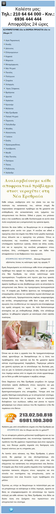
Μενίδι (8, 153)
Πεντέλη (9, 72)
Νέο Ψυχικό (10, 68)
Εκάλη (8, 140)
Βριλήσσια (10, 92)
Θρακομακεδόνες (13, 145)
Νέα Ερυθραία (12, 112)
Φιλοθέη (9, 129)
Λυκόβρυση (10, 148)
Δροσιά (9, 96)
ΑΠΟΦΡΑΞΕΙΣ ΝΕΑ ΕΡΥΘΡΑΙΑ (19, 259)
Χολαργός (10, 84)
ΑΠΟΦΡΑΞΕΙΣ (13, 430)
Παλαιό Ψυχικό (12, 116)
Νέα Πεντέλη (11, 157)
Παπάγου (10, 161)
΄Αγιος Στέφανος (12, 88)
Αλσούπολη (11, 132)
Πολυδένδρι (10, 124)
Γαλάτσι (9, 137)
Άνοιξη (8, 44)
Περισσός (10, 120)
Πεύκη (8, 165)
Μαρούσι (9, 60)
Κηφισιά (9, 56)
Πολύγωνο (10, 76)
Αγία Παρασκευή (13, 40)
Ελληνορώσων (12, 52)
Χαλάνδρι (9, 173)
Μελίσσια (9, 108)
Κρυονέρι (9, 104)
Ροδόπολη (10, 169)
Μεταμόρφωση (12, 64)
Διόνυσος (10, 48)
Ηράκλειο (9, 100)
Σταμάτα (9, 80)
